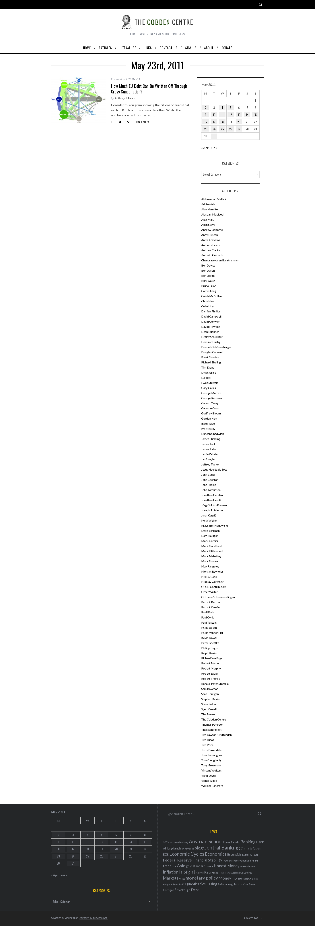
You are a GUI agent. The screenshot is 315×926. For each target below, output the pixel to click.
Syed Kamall (209, 709)
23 (205, 129)
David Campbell (211, 316)
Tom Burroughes (211, 755)
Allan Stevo (208, 224)
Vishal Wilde (209, 780)
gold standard (195, 866)
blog (199, 847)
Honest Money (227, 865)
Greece (209, 866)
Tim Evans (207, 367)
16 (205, 122)
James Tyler (208, 449)
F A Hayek (253, 854)
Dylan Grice (208, 372)
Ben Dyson (208, 270)
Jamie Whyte (209, 454)
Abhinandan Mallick (213, 199)
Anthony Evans (210, 245)
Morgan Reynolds (212, 571)
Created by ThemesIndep (93, 918)
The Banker (208, 714)
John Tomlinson (211, 490)
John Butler (208, 474)
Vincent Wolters (211, 770)
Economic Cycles (186, 854)
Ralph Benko (209, 653)
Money (225, 878)
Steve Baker (208, 704)
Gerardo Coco (210, 408)
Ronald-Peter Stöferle (215, 683)
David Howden (210, 326)
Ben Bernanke (187, 848)
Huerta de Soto (247, 866)
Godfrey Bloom (211, 413)
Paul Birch (207, 612)
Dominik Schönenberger (216, 347)
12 (230, 115)
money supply (243, 878)
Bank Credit (231, 842)
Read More (142, 121)
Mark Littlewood (212, 551)
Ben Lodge (208, 275)
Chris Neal (207, 301)
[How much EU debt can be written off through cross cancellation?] (78, 100)
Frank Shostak (210, 357)
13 (239, 115)
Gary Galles (208, 387)
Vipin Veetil (208, 775)
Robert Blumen (210, 663)
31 (214, 136)
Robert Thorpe (210, 678)
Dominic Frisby (210, 342)
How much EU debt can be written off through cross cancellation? (149, 89)
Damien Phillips (211, 311)
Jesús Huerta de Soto (214, 469)
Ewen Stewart (209, 382)
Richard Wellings (211, 658)
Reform (222, 884)
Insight (187, 871)
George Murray (211, 393)
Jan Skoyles (208, 459)
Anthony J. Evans (125, 98)
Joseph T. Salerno (212, 510)
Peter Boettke (210, 643)
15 (255, 115)
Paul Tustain (209, 622)
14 (247, 115)
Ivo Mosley (208, 428)
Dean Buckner (210, 331)
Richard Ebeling (211, 362)
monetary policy (202, 877)
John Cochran (209, 479)
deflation (255, 848)
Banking (248, 841)
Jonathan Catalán (212, 495)
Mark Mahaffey (211, 556)
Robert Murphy (211, 668)
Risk (245, 884)
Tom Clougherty (211, 760)
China (244, 848)
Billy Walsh (208, 280)
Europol (206, 377)
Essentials (234, 854)
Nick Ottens (209, 576)
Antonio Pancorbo (212, 255)
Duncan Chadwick (212, 433)
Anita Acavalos (210, 240)
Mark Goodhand (211, 546)
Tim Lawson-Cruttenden (216, 734)
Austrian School (206, 841)
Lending (248, 872)
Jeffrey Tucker (210, 464)
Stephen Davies (210, 699)
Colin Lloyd (208, 306)
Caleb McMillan (211, 296)
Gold (181, 865)
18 (222, 122)
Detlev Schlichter (212, 336)
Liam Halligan (209, 535)
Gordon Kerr (209, 418)
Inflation (170, 871)
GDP (174, 866)
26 (230, 129)
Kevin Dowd (209, 637)
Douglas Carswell (212, 352)
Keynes (200, 872)
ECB (166, 854)
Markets (170, 878)
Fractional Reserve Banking (237, 860)
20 (238, 122)
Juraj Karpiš (208, 515)
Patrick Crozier (211, 607)
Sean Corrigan (210, 694)
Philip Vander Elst (212, 632)
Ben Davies (208, 265)
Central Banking (221, 847)
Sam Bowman (209, 688)
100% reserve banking (175, 842)
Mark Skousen (210, 561)
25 (222, 129)
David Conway (210, 321)
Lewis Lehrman (210, 530)
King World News (234, 872)
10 (214, 115)
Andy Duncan (209, 234)
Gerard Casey (209, 403)
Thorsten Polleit (211, 729)
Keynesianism (214, 872)
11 (222, 115)
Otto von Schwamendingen (218, 597)
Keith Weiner (209, 520)
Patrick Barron (210, 602)
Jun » (213, 148)
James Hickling (210, 439)
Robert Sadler (210, 673)
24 (214, 129)
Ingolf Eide (208, 423)
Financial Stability (207, 860)
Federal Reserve (177, 860)
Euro (245, 854)
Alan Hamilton (210, 209)
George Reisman (211, 398)
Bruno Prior (208, 285)
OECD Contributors (213, 586)
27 (239, 129)
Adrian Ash (208, 204)
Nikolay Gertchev (212, 581)
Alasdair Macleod (212, 214)
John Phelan (208, 484)
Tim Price (207, 745)
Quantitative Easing (201, 884)
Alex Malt (207, 219)
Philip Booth (209, 627)
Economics (118, 79)
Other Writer (209, 592)
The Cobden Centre (213, 719)
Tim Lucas (207, 739)
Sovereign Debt (187, 890)
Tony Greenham (211, 765)
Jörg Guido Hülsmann (214, 505)
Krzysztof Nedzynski (214, 525)
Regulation (234, 884)
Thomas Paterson (212, 724)
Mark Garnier (209, 541)
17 (214, 122)
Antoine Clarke (210, 250)
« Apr (205, 148)
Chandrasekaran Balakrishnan (219, 260)
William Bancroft (212, 785)
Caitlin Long (208, 291)
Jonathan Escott (211, 500)
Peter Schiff (178, 884)
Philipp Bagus (209, 648)
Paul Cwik (207, 617)
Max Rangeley (210, 566)
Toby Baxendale (211, 750)
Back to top (251, 918)
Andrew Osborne (212, 229)
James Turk (208, 444)
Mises (182, 878)
